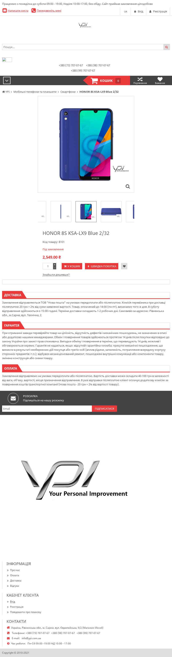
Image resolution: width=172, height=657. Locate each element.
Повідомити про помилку (25, 612)
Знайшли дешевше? (56, 274)
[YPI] (86, 26)
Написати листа (18, 10)
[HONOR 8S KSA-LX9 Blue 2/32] (128, 186)
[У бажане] (124, 266)
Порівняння (140, 83)
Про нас (15, 570)
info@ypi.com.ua (31, 638)
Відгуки (14, 586)
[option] (86, 144)
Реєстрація (16, 607)
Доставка (15, 580)
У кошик (74, 266)
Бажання (160, 83)
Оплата (14, 575)
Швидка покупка (103, 266)
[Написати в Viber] (7, 61)
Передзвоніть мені (49, 10)
